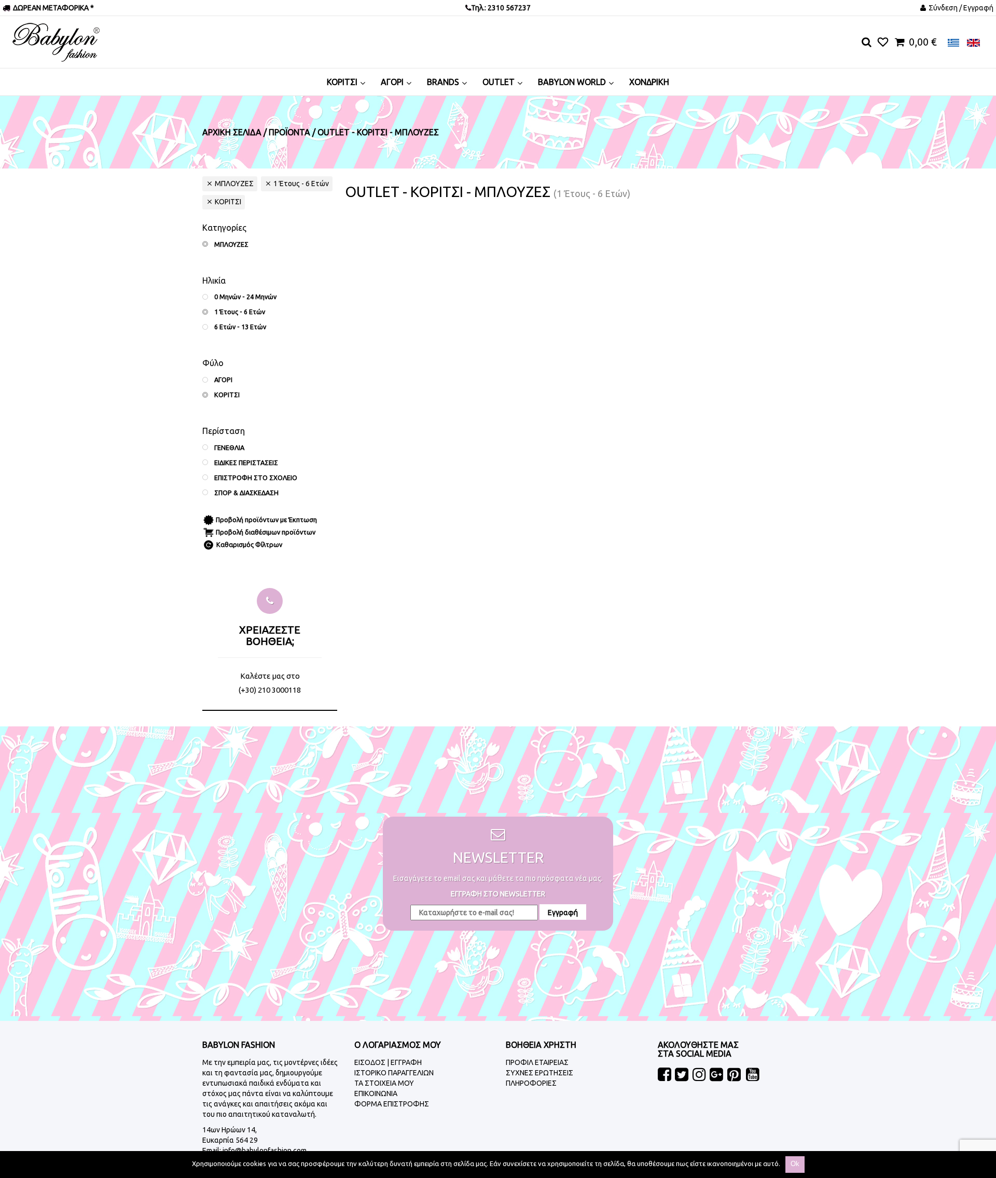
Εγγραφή (563, 912)
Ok (795, 1164)
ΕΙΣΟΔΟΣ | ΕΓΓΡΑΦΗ (388, 1062)
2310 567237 (508, 8)
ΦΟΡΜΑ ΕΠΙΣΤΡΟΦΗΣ (391, 1104)
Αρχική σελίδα (231, 132)
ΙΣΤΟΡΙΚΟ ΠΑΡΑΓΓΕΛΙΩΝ (394, 1073)
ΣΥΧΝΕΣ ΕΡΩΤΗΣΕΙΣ (539, 1073)
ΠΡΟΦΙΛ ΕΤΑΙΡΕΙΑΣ (537, 1062)
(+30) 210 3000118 (270, 689)
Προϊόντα (289, 132)
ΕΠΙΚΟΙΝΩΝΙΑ (375, 1093)
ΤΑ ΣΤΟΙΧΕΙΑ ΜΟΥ (384, 1083)
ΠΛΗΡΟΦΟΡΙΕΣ (531, 1083)
